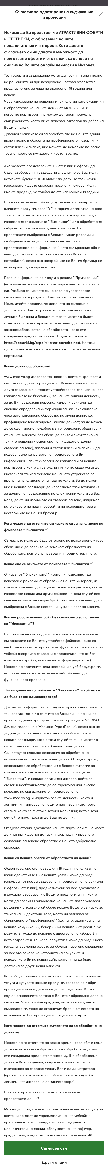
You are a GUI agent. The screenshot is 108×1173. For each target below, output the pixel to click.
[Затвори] (101, 14)
